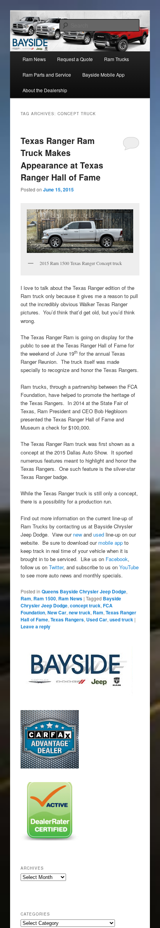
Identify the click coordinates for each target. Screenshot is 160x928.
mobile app (110, 542)
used (98, 534)
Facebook (117, 559)
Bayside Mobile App (103, 74)
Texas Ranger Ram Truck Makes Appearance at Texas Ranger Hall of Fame (62, 159)
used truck (121, 619)
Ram (26, 598)
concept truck (85, 605)
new (78, 534)
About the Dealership (45, 90)
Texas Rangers (67, 619)
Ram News (34, 59)
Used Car (96, 619)
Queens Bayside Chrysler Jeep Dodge (84, 591)
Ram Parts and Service (47, 74)
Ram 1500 (44, 598)
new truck (79, 612)
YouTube (129, 567)
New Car (56, 612)
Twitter (56, 567)
